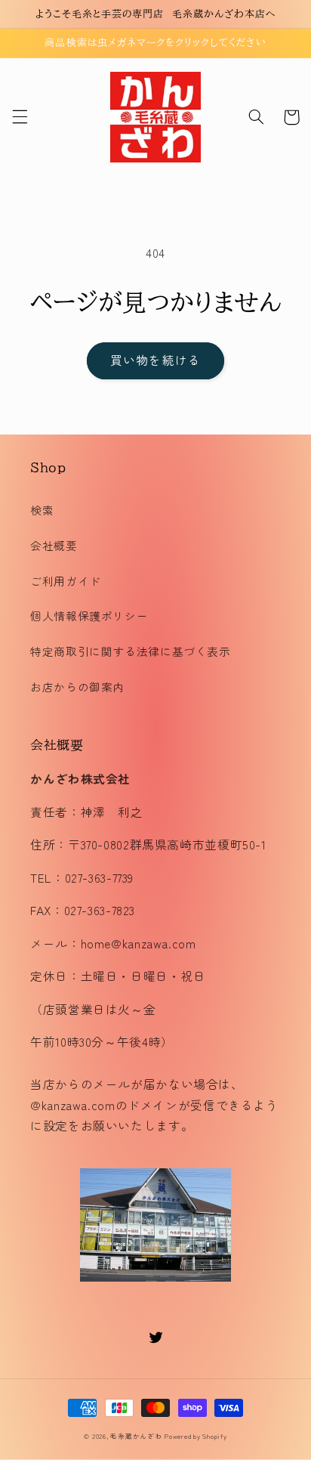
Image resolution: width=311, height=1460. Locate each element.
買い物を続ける (155, 360)
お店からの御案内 (77, 686)
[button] (19, 117)
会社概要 (54, 545)
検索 (42, 510)
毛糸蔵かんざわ (136, 1436)
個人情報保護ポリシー (89, 615)
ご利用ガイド (65, 581)
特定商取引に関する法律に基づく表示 (130, 651)
